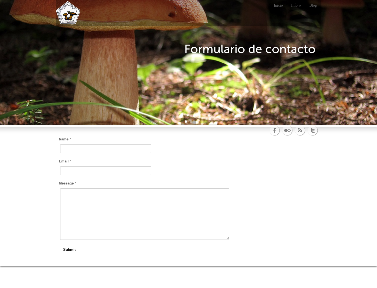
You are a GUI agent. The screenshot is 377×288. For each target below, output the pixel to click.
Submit (69, 250)
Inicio (278, 5)
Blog (313, 5)
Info (296, 5)
